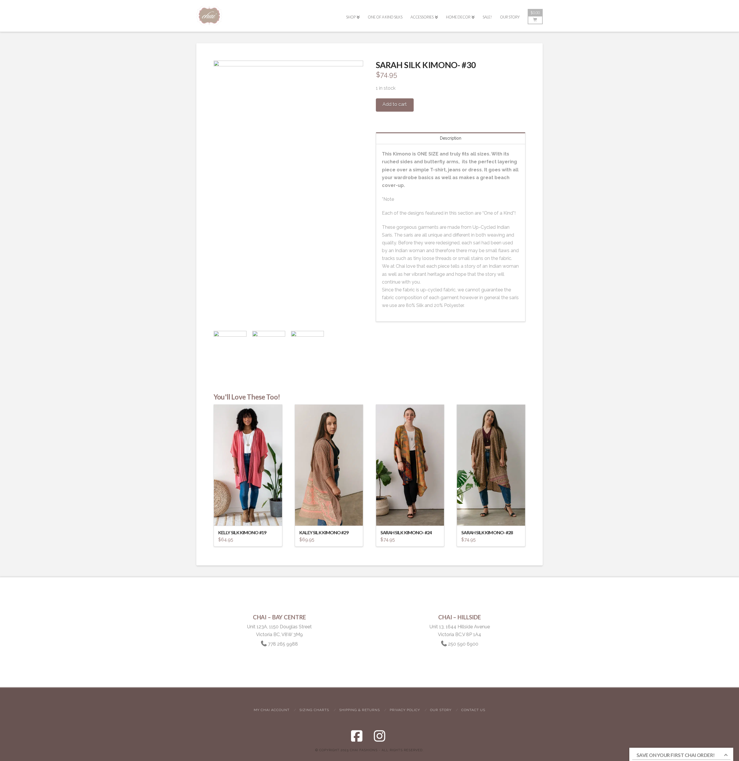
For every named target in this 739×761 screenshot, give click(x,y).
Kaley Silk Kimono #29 (323, 532)
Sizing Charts (314, 710)
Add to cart (394, 104)
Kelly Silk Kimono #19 (242, 532)
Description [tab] (450, 138)
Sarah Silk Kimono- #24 (406, 532)
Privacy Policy (405, 710)
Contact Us (473, 710)
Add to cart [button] (251, 516)
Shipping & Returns (359, 710)
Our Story (440, 710)
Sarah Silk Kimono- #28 (487, 532)
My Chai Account (272, 710)
